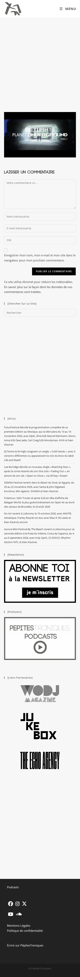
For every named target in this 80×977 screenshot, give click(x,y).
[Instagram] (17, 903)
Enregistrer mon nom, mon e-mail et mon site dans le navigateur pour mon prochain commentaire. (40, 257)
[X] (24, 903)
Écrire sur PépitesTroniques (25, 945)
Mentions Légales (18, 925)
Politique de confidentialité (25, 931)
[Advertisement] (40, 60)
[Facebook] (10, 903)
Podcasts (13, 887)
